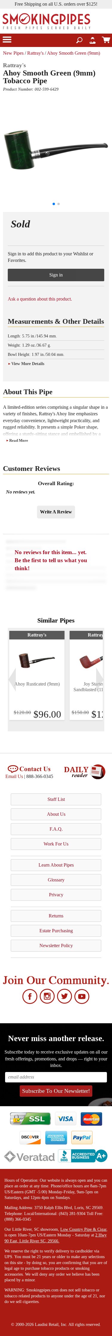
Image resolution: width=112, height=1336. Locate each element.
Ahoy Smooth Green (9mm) (73, 53)
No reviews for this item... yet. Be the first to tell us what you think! (51, 560)
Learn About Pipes (56, 864)
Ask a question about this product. (40, 298)
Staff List (56, 799)
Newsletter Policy (56, 945)
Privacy (56, 894)
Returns (56, 915)
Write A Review (56, 511)
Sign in (56, 274)
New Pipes (13, 53)
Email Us (14, 776)
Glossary (56, 879)
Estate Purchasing (56, 930)
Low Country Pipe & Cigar (83, 1229)
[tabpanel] (37, 675)
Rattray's (35, 53)
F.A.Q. (56, 829)
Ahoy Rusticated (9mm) (37, 683)
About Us (56, 814)
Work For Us (56, 843)
